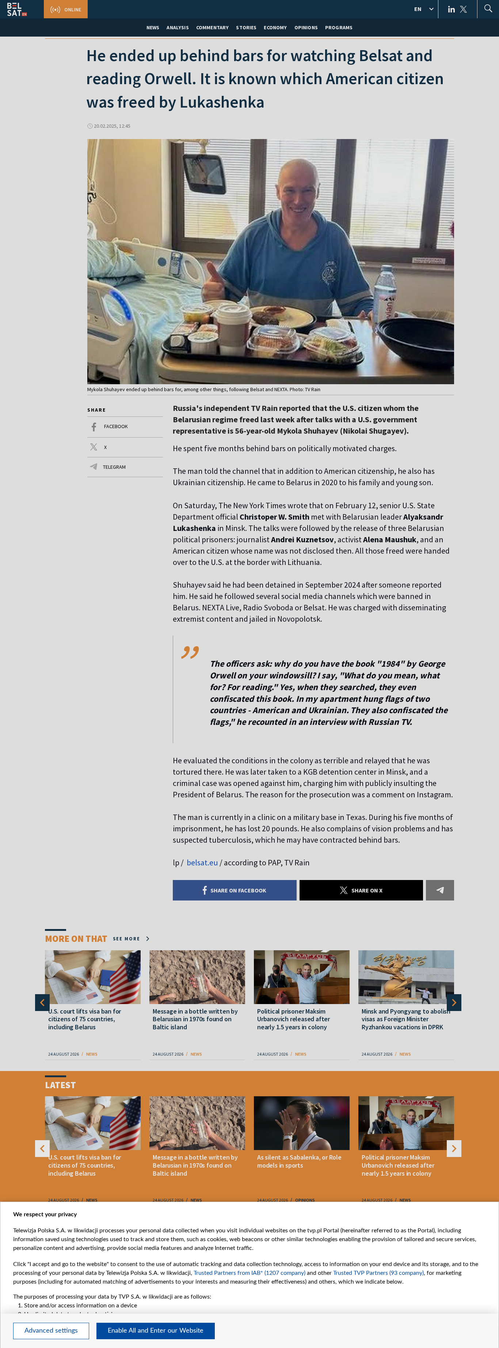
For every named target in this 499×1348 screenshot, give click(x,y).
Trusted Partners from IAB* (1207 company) (249, 1273)
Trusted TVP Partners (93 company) (378, 1273)
